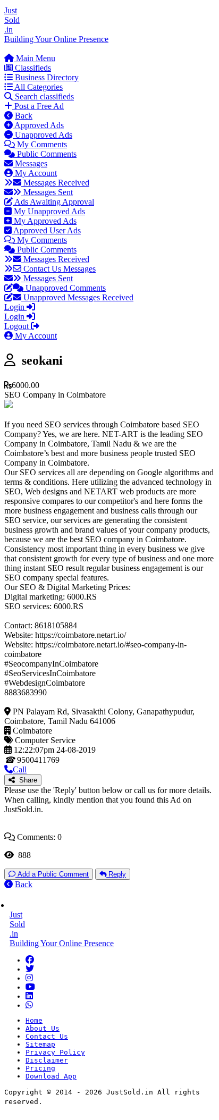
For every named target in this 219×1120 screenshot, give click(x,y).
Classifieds (32, 67)
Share (26, 780)
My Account (35, 173)
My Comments (41, 144)
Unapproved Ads (42, 134)
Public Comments (46, 153)
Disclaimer (47, 1060)
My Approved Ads (44, 220)
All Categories (38, 86)
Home (34, 1020)
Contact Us (47, 1036)
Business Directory (46, 77)
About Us (43, 1028)
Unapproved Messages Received (77, 297)
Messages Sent (47, 192)
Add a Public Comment (52, 874)
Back (23, 115)
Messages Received (55, 182)
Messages (30, 163)
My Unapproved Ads (48, 211)
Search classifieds (43, 96)
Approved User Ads (46, 230)
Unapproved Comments (64, 287)
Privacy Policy (55, 1052)
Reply (116, 874)
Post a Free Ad (38, 106)
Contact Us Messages (58, 268)
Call (20, 769)
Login (15, 306)
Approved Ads (38, 125)
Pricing (40, 1068)
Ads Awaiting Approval (53, 201)
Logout (17, 326)
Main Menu (34, 58)
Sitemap (40, 1044)
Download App (51, 1076)
